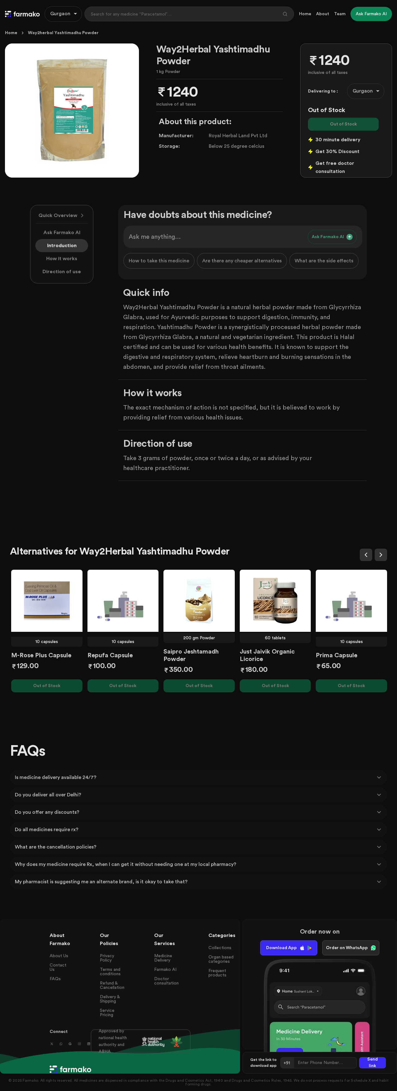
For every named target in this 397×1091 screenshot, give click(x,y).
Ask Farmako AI (61, 232)
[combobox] (63, 14)
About (322, 14)
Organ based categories (221, 959)
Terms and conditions (110, 971)
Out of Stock (343, 124)
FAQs (55, 979)
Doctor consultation (166, 981)
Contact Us (58, 967)
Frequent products (217, 973)
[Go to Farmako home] (22, 14)
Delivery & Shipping (110, 999)
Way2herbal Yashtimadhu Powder (63, 33)
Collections (219, 948)
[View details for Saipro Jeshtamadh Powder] (199, 601)
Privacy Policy (107, 958)
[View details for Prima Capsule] (351, 601)
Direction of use (61, 271)
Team (340, 14)
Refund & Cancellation (112, 985)
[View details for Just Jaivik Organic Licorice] (275, 601)
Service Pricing (107, 1012)
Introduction (62, 245)
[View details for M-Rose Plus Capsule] (47, 601)
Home (305, 14)
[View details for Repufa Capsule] (123, 601)
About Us (59, 956)
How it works (61, 258)
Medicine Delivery (163, 958)
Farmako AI (165, 969)
